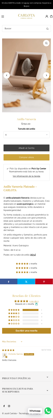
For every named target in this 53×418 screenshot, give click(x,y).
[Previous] (7, 75)
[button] (22, 264)
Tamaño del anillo (26, 129)
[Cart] (51, 16)
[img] (8, 350)
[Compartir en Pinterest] (44, 281)
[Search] (47, 28)
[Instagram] (9, 406)
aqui (33, 254)
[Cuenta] (47, 16)
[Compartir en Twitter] (26, 281)
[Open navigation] (7, 16)
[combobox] (26, 28)
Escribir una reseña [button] (26, 330)
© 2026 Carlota (9, 413)
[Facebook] (4, 406)
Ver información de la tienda (26, 176)
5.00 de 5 (34, 301)
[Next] (46, 75)
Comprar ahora (26, 157)
